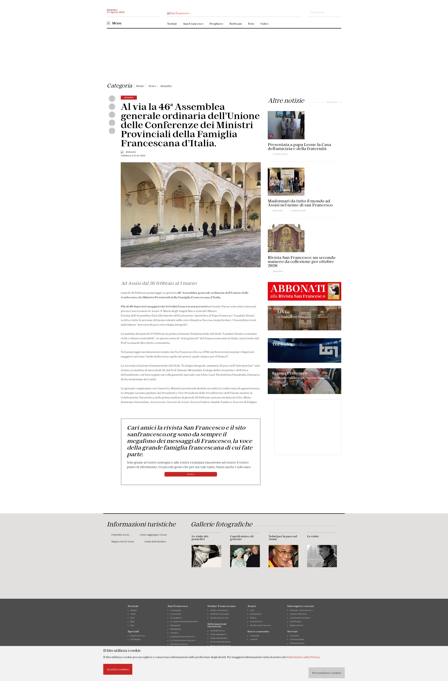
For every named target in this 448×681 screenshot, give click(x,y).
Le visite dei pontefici (200, 538)
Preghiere (216, 23)
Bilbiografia (175, 629)
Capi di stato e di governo (241, 538)
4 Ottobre (174, 633)
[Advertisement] (224, 54)
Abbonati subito (297, 643)
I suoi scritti (175, 614)
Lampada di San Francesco (182, 636)
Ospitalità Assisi (120, 534)
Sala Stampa (295, 621)
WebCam (235, 23)
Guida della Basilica (155, 541)
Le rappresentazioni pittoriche (184, 621)
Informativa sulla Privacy (303, 657)
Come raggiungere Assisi (153, 534)
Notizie (172, 23)
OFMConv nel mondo (219, 614)
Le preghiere (176, 618)
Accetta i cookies (118, 669)
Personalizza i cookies (326, 672)
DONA (190, 474)
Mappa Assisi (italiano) (220, 646)
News (152, 86)
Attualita (166, 86)
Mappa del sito (296, 625)
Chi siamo (294, 636)
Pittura (253, 618)
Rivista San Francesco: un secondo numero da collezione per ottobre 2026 (301, 261)
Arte (252, 610)
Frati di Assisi (256, 621)
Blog (132, 621)
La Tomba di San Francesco (182, 640)
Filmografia (175, 625)
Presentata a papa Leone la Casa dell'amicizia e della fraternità (299, 146)
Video (264, 23)
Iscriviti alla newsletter (300, 618)
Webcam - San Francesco (301, 610)
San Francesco (193, 23)
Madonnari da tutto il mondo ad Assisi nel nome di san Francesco (300, 203)
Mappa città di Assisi (122, 541)
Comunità (254, 636)
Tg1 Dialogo (135, 639)
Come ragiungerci (218, 634)
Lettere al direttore (298, 614)
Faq (132, 625)
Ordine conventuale (219, 610)
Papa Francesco (137, 636)
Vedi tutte (334, 102)
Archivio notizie (297, 639)
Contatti (253, 639)
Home (140, 86)
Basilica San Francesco (260, 625)
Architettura (255, 614)
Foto (251, 23)
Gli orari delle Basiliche (220, 642)
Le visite (313, 536)
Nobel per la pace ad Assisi (283, 538)
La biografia (175, 610)
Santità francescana (219, 618)
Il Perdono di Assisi (179, 644)
